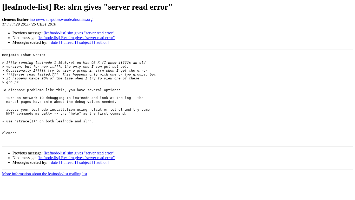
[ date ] (54, 42)
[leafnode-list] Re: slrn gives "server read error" (76, 37)
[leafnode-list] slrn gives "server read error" (79, 33)
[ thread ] (68, 42)
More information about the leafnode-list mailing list (44, 174)
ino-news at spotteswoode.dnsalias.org (61, 19)
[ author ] (101, 42)
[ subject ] (85, 42)
